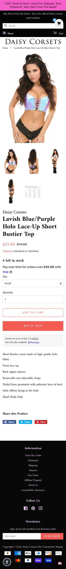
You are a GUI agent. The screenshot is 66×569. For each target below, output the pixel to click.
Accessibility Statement (33, 490)
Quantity (8, 292)
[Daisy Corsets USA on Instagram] (40, 509)
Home (5, 48)
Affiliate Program (33, 480)
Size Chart (33, 475)
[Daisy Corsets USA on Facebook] (26, 509)
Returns (33, 470)
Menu (10, 33)
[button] (7, 562)
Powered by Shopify (53, 547)
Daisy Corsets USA (32, 547)
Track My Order (33, 455)
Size (5, 276)
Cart (60, 33)
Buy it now (33, 325)
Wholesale (33, 460)
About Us (33, 485)
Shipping (7, 251)
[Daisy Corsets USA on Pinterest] (33, 509)
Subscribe (52, 536)
